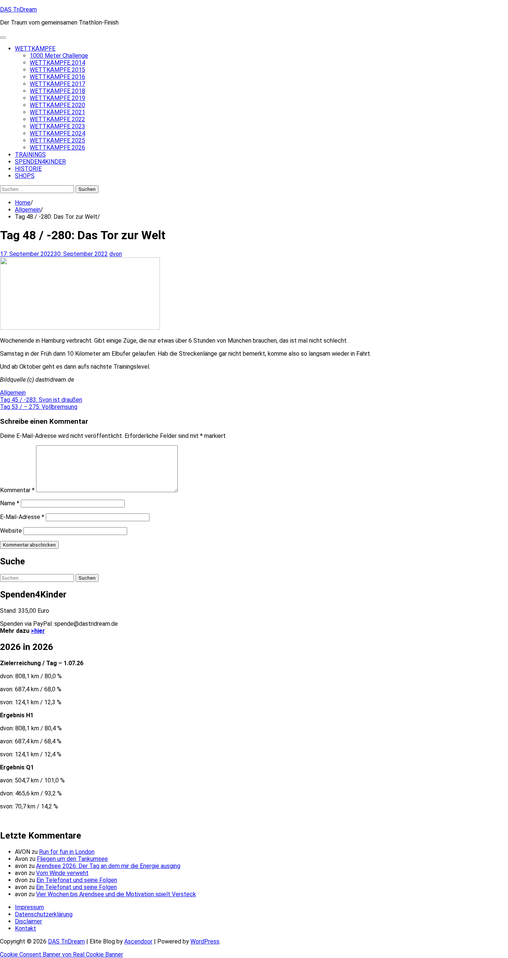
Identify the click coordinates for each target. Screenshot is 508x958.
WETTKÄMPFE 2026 (57, 147)
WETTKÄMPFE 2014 (57, 62)
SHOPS (25, 175)
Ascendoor (138, 941)
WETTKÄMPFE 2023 (57, 126)
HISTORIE (28, 168)
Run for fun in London (66, 851)
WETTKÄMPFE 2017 (57, 83)
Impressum (29, 907)
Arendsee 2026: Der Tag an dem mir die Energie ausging (108, 865)
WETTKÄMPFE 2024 (57, 133)
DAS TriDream (18, 9)
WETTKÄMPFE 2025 (57, 140)
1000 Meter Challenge (59, 55)
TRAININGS (30, 154)
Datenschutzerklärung (44, 914)
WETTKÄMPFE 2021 (57, 112)
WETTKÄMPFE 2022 (57, 119)
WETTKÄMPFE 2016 (57, 76)
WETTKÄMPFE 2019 (57, 98)
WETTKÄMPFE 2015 (57, 69)
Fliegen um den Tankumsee (72, 858)
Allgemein (13, 392)
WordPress (204, 941)
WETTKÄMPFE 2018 (57, 90)
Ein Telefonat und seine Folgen (76, 880)
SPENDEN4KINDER (40, 161)
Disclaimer (28, 921)
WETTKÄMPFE (35, 48)
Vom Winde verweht (62, 873)
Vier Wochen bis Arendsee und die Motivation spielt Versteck (116, 894)
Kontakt (25, 928)
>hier (38, 630)
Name (9, 503)
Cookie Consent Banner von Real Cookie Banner (61, 954)
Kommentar (17, 490)
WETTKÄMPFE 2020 (57, 105)
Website (11, 530)
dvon (115, 253)
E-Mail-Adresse (22, 516)
